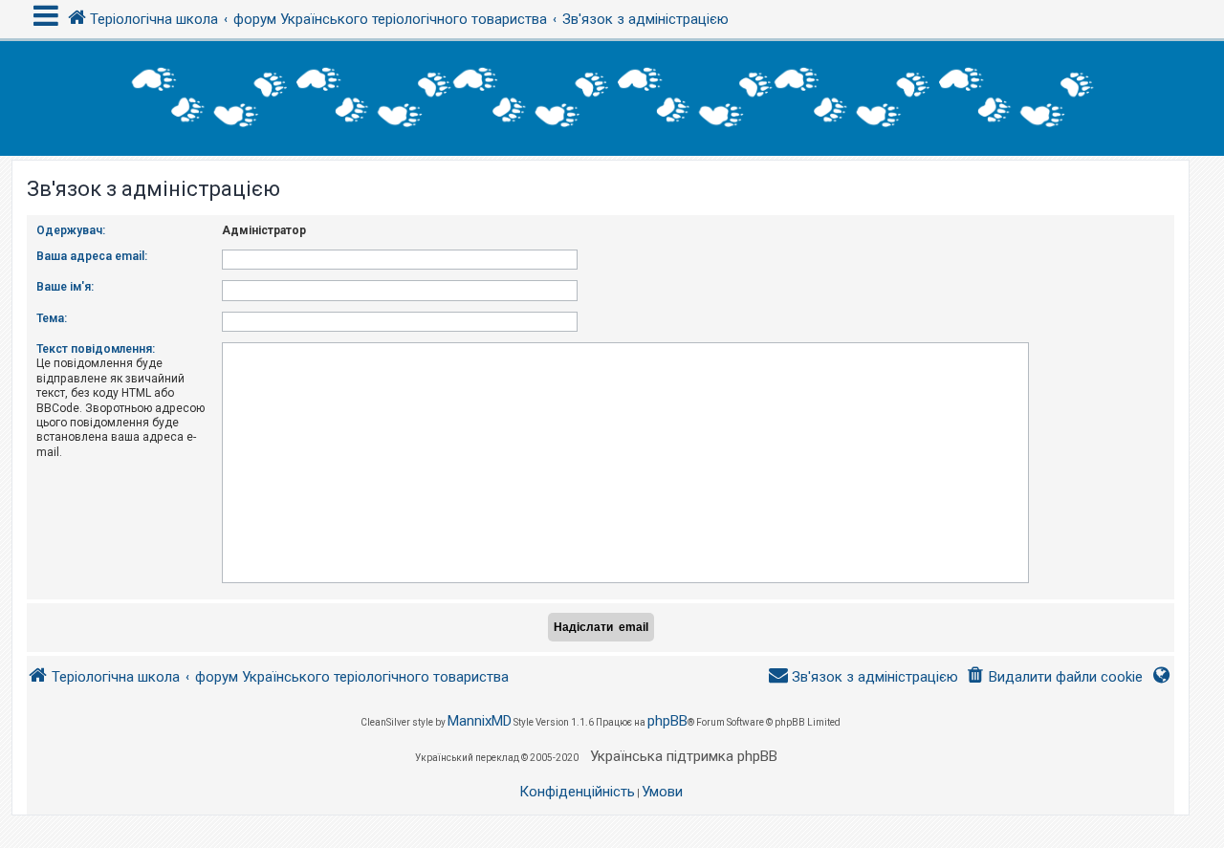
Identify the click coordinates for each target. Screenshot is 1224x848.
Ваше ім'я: (65, 287)
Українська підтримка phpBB (683, 756)
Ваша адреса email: (91, 256)
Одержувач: (70, 230)
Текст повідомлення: (95, 349)
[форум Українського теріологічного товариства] (612, 98)
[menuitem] (1054, 677)
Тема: (51, 318)
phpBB (667, 720)
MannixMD (480, 720)
